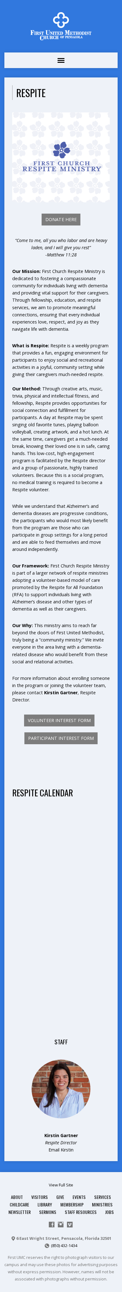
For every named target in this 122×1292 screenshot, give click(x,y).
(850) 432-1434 (64, 1245)
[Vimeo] (70, 1224)
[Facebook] (51, 1224)
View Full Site (61, 1185)
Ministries (102, 1204)
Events (79, 1197)
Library (45, 1204)
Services (102, 1197)
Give (60, 1197)
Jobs (109, 1212)
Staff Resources (81, 1212)
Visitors (39, 1197)
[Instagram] (61, 1224)
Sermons (47, 1212)
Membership (72, 1204)
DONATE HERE (61, 219)
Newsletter (19, 1212)
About (17, 1197)
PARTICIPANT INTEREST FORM (61, 738)
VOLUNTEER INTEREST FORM (59, 720)
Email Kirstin (61, 1150)
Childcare (19, 1204)
